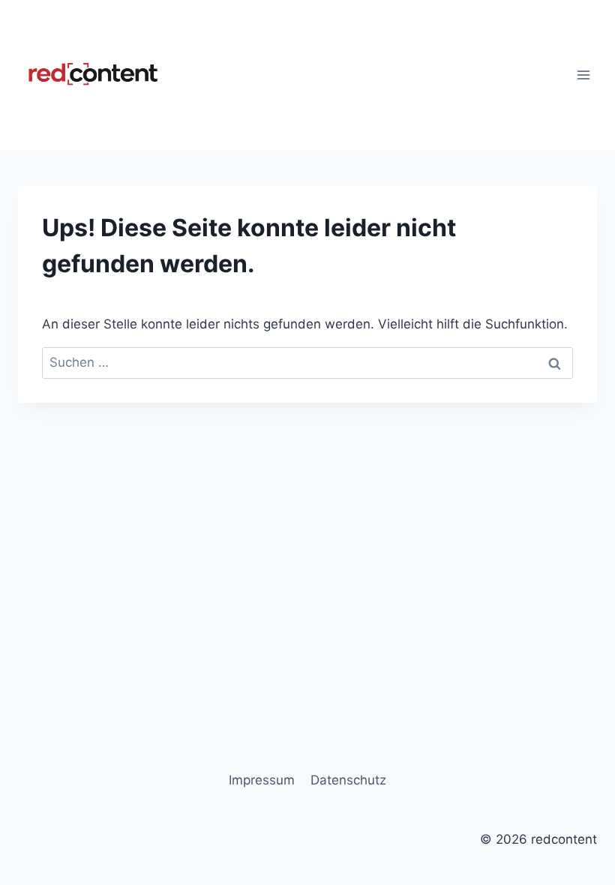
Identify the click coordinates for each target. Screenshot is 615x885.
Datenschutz (348, 780)
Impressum (262, 780)
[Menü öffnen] (583, 74)
